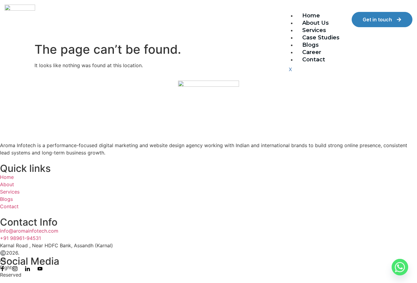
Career (311, 52)
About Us (315, 23)
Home (311, 15)
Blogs (310, 45)
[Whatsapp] (400, 267)
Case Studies (320, 37)
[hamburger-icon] (341, 18)
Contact (313, 59)
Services (314, 30)
